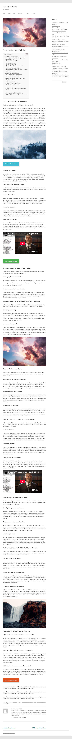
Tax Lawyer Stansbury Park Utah (11, 56)
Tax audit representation (12, 64)
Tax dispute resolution (12, 63)
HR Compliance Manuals (9, 727)
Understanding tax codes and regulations (15, 74)
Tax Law (15, 702)
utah (35, 702)
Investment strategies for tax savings (14, 92)
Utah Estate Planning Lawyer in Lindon (60, 68)
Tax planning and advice (12, 61)
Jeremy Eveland (10, 6)
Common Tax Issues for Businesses (12, 73)
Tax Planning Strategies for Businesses (13, 83)
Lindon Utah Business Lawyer (58, 27)
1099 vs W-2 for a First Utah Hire (58, 44)
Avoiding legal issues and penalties (14, 67)
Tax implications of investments (13, 82)
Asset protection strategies (12, 72)
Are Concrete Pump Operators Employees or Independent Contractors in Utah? (60, 41)
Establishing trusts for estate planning (14, 90)
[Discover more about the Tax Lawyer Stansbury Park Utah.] (11, 683)
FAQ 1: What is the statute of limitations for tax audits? (18, 94)
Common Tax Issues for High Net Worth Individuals (15, 78)
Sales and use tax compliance (13, 77)
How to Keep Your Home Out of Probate (60, 75)
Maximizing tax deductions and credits (14, 68)
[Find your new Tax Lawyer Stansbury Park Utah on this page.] (11, 167)
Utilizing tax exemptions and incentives (15, 85)
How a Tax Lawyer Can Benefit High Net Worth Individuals (17, 69)
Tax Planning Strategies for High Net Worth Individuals (16, 88)
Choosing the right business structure (14, 84)
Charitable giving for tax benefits (13, 89)
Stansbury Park (25, 702)
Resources (20, 13)
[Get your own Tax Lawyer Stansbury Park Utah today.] (11, 264)
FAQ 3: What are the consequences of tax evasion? (17, 97)
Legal (27, 13)
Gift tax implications (11, 80)
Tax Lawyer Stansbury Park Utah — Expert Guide (15, 58)
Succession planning (11, 87)
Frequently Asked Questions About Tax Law (15, 93)
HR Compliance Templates (39, 727)
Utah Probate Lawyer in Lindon (58, 70)
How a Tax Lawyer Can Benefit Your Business (14, 65)
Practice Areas (11, 13)
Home (4, 13)
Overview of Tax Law (10, 59)
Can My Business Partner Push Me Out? (60, 76)
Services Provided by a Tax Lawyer (12, 60)
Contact (34, 13)
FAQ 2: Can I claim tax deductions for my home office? (18, 95)
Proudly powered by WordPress (9, 733)
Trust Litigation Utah (56, 63)
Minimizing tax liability (12, 70)
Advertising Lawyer (56, 26)
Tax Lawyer (30, 702)
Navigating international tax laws (14, 75)
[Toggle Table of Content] (26, 54)
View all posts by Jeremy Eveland (18, 717)
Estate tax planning (11, 79)
